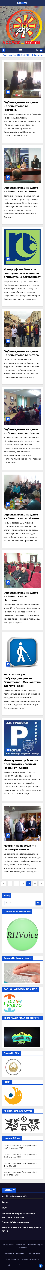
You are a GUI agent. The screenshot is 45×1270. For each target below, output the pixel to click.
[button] (37, 50)
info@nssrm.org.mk (19, 1222)
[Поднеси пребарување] (38, 903)
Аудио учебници (33, 1253)
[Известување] (41, 50)
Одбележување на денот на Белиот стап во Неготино (21, 596)
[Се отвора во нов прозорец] (13, 1003)
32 (22, 883)
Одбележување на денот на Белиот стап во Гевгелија (21, 106)
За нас (34, 1265)
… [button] (16, 883)
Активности (9, 1253)
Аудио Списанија (12, 1259)
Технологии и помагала (30, 1259)
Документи (12, 1265)
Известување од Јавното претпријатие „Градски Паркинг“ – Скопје (21, 764)
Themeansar (22, 1248)
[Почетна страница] (3, 50)
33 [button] (28, 883)
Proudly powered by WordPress (15, 1245)
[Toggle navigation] (20, 50)
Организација (24, 1265)
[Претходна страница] (3, 883)
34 (35, 883)
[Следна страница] (41, 883)
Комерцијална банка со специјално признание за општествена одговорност (22, 273)
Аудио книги (21, 1253)
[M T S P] (13, 1095)
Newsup (37, 1245)
